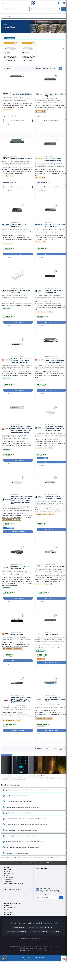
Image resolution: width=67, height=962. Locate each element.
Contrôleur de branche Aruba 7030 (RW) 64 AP (52, 159)
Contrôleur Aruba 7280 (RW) (21, 158)
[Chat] (4, 957)
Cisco (18, 564)
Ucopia (17, 632)
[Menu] (3, 2)
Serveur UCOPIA (17, 635)
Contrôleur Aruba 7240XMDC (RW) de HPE (55, 95)
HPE (14, 92)
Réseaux (11, 17)
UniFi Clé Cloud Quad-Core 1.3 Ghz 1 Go (21, 291)
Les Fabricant (8, 910)
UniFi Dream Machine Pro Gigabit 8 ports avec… (10, 56)
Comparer (9, 124)
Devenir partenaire (10, 908)
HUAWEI (17, 356)
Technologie (44, 950)
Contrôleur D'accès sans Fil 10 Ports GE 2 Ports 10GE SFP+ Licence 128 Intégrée (21, 360)
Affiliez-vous (8, 905)
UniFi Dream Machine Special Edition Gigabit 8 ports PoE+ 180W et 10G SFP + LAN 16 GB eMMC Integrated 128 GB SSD (21, 500)
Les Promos (8, 912)
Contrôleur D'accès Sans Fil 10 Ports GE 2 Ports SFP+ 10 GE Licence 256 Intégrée (54, 360)
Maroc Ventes (39, 948)
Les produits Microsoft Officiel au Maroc (25, 946)
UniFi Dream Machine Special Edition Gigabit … (28, 56)
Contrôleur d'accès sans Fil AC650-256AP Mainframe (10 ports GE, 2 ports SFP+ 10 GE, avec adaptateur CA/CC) (21, 429)
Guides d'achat (30, 950)
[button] (60, 68)
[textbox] (44, 9)
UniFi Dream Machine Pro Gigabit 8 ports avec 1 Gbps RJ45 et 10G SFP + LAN (54, 428)
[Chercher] (63, 9)
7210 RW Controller (51, 635)
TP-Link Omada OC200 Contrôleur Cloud (19, 225)
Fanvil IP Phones (54, 946)
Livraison (45, 948)
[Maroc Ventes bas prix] (33, 3)
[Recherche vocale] (59, 9)
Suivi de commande (30, 948)
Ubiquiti (17, 288)
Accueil (5, 17)
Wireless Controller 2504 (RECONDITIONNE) (20, 567)
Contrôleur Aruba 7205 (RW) (21, 94)
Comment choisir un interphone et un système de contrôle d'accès (40, 857)
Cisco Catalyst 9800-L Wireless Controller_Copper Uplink (54, 699)
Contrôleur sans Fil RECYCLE (54, 566)
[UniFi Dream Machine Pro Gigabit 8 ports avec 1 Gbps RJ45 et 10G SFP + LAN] (10, 48)
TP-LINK (15, 222)
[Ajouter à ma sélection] (15, 43)
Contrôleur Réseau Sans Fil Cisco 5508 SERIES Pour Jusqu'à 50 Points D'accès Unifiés (21, 700)
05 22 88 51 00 (16, 903)
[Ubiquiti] (8, 52)
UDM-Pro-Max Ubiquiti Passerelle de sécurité (52, 497)
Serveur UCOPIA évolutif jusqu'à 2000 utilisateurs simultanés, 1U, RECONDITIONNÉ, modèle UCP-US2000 (17, 638)
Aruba (48, 156)
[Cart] (64, 3)
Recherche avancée (61, 12)
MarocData (31, 959)
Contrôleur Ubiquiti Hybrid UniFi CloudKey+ (53, 291)
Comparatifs (37, 950)
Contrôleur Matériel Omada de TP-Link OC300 (54, 225)
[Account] (58, 3)
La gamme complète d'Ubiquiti (42, 946)
